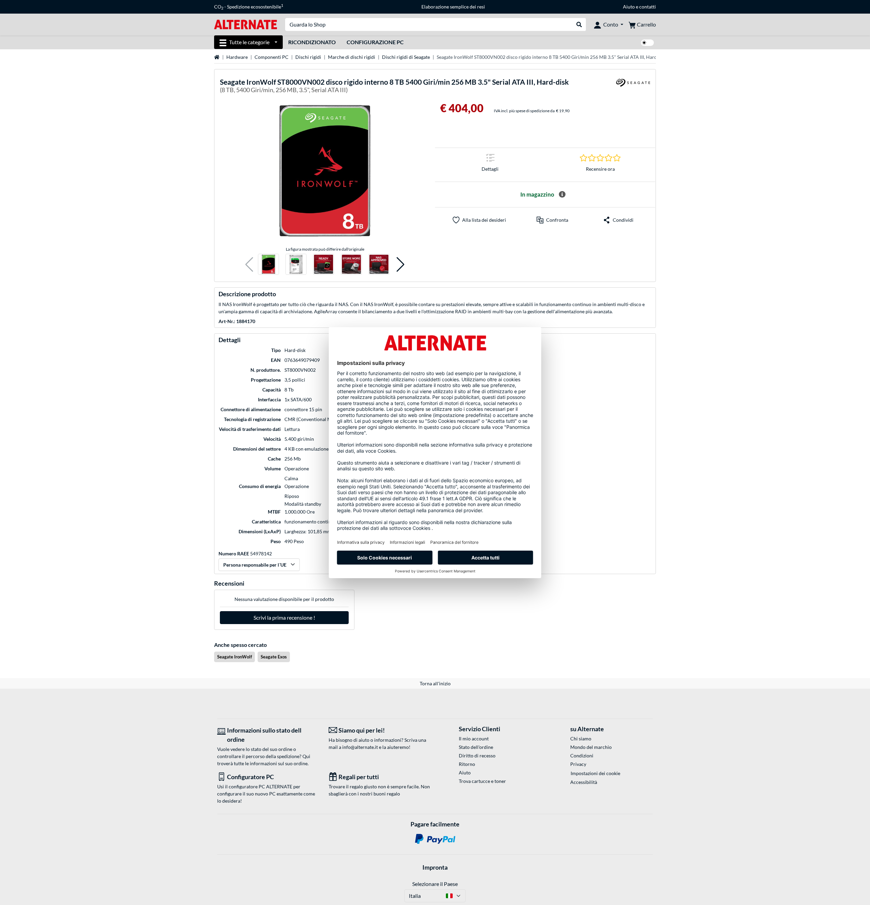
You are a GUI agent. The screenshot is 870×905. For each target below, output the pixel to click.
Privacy (578, 764)
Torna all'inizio (435, 683)
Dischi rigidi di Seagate (406, 57)
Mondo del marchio (591, 747)
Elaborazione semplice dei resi (453, 7)
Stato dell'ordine (476, 747)
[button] (249, 264)
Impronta (435, 867)
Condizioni (581, 755)
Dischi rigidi (308, 57)
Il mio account (474, 738)
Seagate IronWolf (234, 656)
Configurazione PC (375, 42)
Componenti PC (272, 57)
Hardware (237, 57)
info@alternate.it (360, 747)
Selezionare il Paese (435, 884)
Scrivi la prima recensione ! (284, 617)
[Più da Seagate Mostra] (633, 87)
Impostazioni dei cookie (595, 773)
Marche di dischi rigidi (351, 57)
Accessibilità (583, 782)
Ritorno (467, 764)
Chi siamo (580, 738)
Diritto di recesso (477, 755)
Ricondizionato (312, 42)
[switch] (647, 42)
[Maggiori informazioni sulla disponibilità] (562, 194)
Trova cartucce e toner (482, 781)
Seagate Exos (274, 656)
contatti (647, 7)
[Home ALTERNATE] (245, 24)
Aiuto (629, 7)
